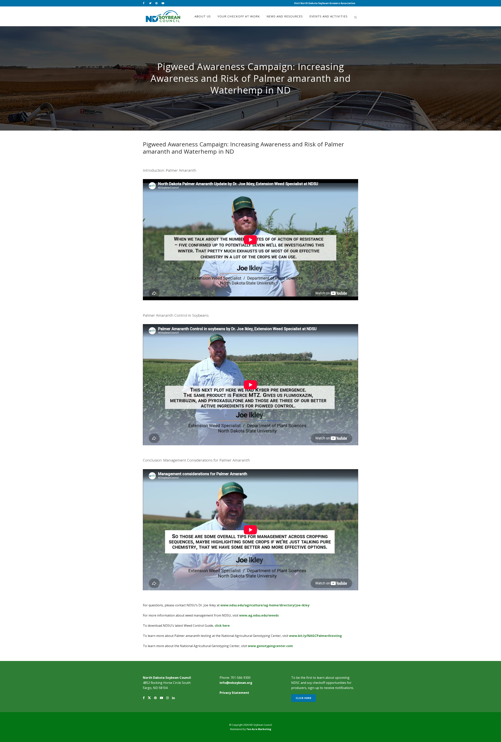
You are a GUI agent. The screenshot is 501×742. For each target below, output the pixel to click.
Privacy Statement (234, 693)
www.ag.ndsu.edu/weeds (259, 615)
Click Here (303, 698)
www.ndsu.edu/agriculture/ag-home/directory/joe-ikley (264, 605)
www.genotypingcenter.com (270, 646)
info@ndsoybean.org (236, 683)
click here (222, 625)
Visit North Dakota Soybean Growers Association (324, 3)
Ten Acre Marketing (258, 729)
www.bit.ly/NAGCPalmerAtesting (315, 636)
